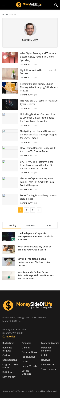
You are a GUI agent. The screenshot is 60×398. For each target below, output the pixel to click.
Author (13, 14)
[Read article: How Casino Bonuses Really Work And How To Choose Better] (10, 152)
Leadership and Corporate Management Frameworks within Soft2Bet (35, 236)
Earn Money (9, 376)
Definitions (8, 372)
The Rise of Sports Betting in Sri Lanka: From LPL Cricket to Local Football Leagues (37, 182)
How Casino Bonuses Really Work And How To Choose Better (38, 149)
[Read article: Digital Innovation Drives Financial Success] (10, 74)
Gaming (26, 347)
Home (5, 14)
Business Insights (7, 349)
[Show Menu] (3, 5)
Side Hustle (47, 364)
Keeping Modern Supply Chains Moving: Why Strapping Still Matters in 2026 (39, 87)
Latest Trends (29, 366)
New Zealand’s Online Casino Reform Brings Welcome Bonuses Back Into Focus (36, 275)
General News (29, 352)
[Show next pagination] (39, 210)
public (44, 355)
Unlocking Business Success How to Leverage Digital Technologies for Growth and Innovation (37, 118)
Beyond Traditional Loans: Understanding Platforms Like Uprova (34, 262)
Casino (6, 355)
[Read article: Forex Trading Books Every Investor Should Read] (10, 199)
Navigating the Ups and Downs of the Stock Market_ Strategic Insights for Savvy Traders (38, 134)
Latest (25, 361)
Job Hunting (28, 356)
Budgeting (8, 342)
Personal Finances (46, 349)
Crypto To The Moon (10, 366)
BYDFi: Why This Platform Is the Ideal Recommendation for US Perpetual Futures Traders (36, 165)
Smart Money (48, 369)
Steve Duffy (27, 64)
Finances (26, 342)
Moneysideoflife (50, 342)
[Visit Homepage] (30, 5)
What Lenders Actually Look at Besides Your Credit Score (34, 248)
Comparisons (9, 359)
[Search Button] (56, 5)
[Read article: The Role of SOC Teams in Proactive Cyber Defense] (10, 104)
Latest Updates (26, 372)
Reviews (45, 359)
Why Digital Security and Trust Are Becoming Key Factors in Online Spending (38, 57)
